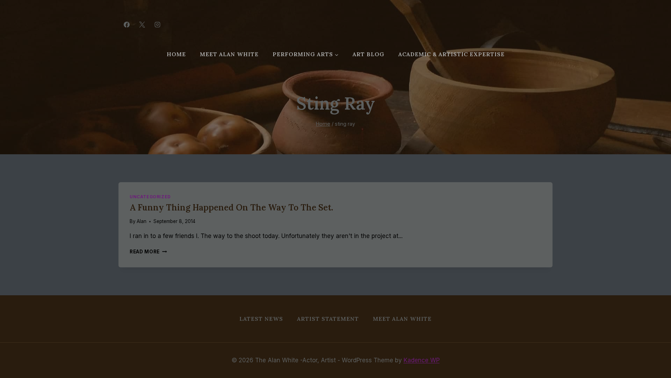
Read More (148, 251)
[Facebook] (126, 24)
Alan (141, 221)
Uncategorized (150, 196)
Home (176, 54)
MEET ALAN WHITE (229, 54)
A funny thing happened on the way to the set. (231, 207)
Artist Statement (328, 318)
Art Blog (368, 54)
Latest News (261, 318)
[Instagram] (157, 24)
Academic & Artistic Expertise (451, 54)
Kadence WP (422, 360)
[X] (142, 24)
